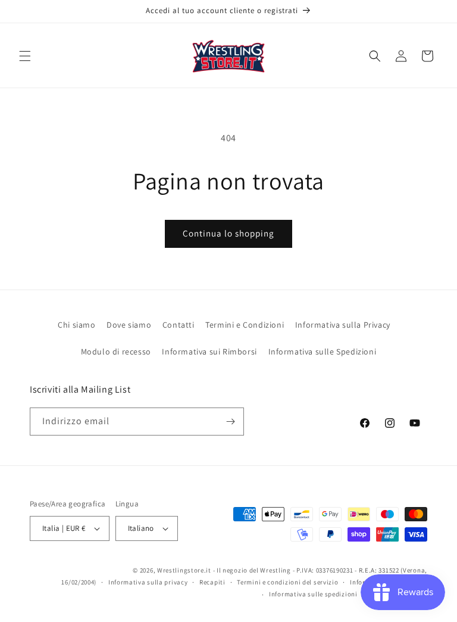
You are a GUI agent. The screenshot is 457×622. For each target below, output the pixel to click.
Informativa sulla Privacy (342, 324)
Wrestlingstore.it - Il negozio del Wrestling (224, 570)
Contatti (178, 324)
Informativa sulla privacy (148, 582)
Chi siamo (76, 324)
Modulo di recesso (116, 351)
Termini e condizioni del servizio (287, 582)
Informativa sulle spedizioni (313, 594)
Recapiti (212, 582)
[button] (25, 56)
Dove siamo (129, 324)
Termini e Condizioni (244, 324)
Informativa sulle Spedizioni (322, 351)
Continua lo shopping (228, 233)
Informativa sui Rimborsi (209, 351)
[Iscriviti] (230, 422)
